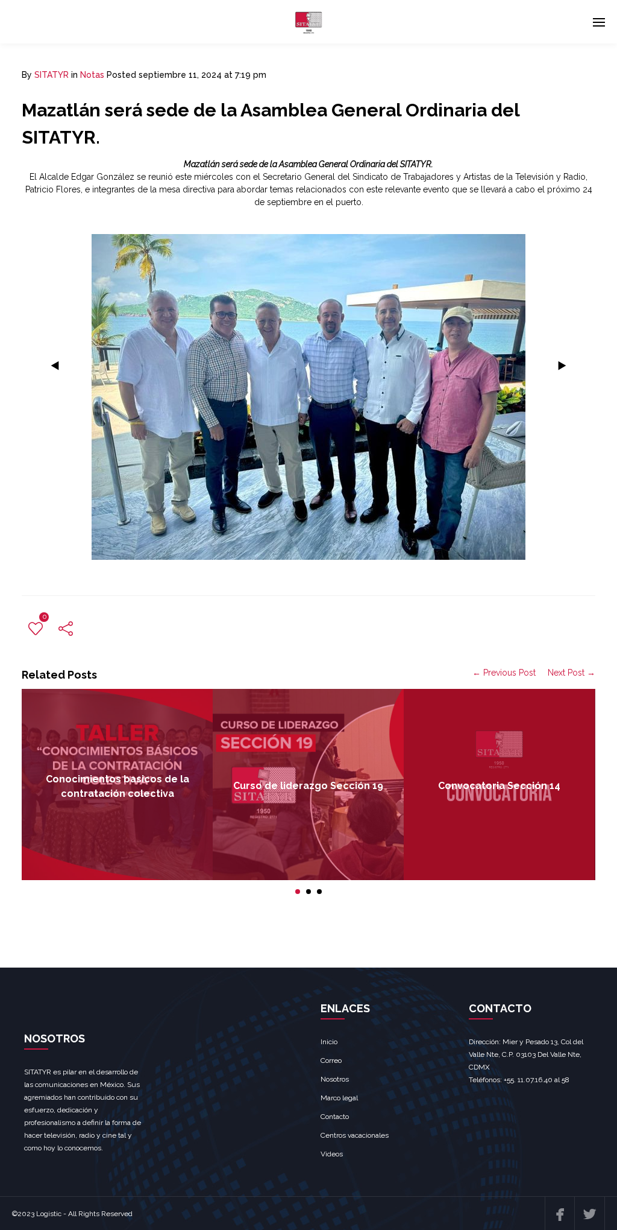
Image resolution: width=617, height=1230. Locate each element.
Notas (92, 75)
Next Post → (571, 672)
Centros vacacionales (355, 1135)
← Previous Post (504, 672)
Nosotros (335, 1079)
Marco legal (339, 1098)
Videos (332, 1154)
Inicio (329, 1042)
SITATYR (51, 75)
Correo (331, 1060)
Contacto (335, 1116)
